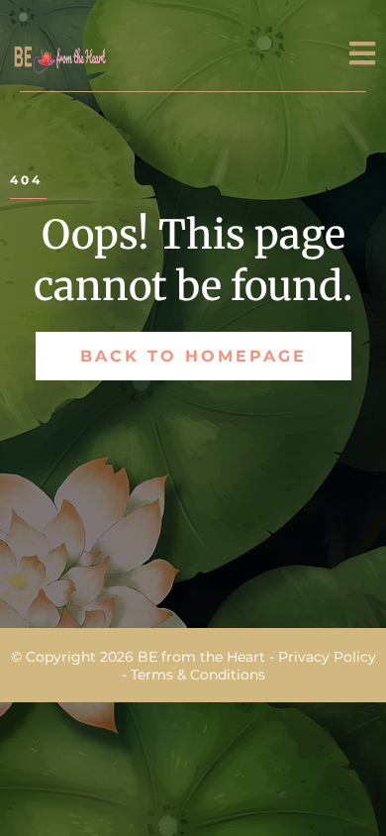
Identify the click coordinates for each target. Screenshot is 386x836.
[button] (362, 57)
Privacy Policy (325, 657)
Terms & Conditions (198, 674)
